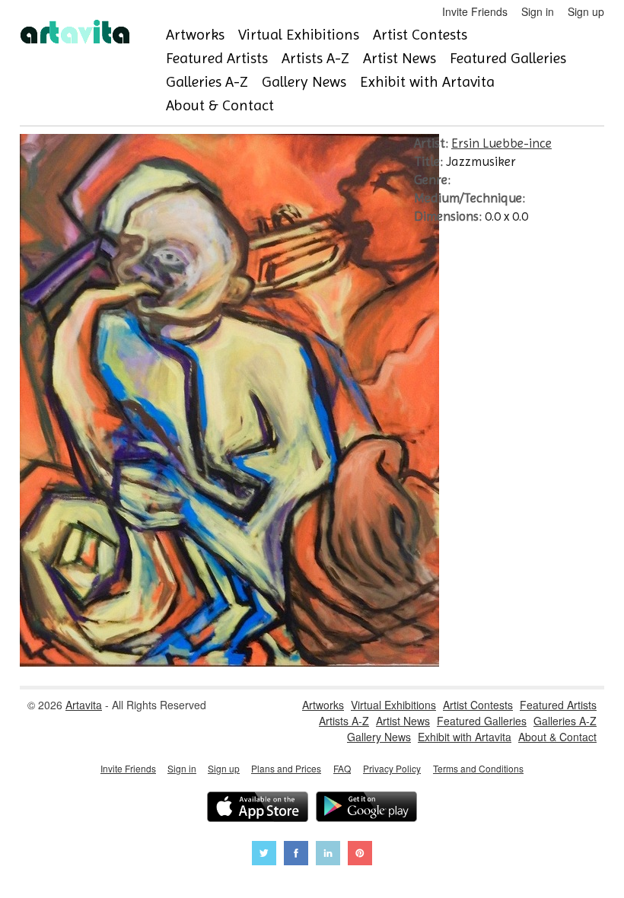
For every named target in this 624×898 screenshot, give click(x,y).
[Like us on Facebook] (296, 855)
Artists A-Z (315, 58)
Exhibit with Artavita (427, 82)
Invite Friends (475, 11)
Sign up (586, 11)
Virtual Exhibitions (298, 34)
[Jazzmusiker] (229, 662)
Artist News (399, 58)
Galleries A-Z (207, 82)
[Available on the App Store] (257, 808)
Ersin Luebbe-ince (501, 143)
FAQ (342, 768)
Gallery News (304, 82)
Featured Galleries (508, 58)
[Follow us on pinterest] (360, 855)
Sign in (537, 11)
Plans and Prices (286, 768)
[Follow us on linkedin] (328, 855)
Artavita (83, 704)
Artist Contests (420, 34)
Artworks (195, 34)
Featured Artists (217, 58)
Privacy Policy (392, 768)
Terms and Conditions (478, 768)
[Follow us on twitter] (264, 855)
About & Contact (220, 105)
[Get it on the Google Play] (366, 808)
